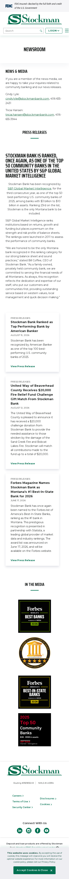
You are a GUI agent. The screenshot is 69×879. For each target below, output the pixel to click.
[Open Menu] (66, 31)
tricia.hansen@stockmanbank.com (30, 114)
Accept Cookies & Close (32, 870)
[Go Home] (34, 19)
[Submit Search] (41, 31)
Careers (17, 795)
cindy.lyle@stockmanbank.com (27, 98)
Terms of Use (20, 801)
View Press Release (23, 366)
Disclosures (47, 798)
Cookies (45, 804)
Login (52, 30)
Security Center (21, 807)
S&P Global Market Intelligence (29, 188)
